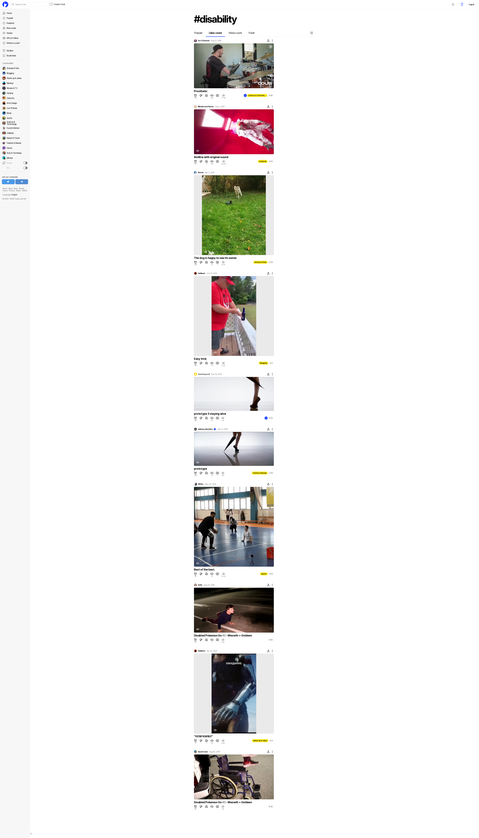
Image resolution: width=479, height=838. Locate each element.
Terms (5, 190)
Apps (16, 188)
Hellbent (201, 273)
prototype (200, 468)
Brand (21, 188)
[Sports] (15, 118)
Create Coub (59, 4)
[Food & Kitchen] (15, 128)
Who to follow (12, 38)
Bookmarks (11, 55)
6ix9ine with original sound (211, 157)
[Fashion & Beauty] (15, 142)
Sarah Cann (203, 752)
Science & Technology (257, 95)
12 (271, 161)
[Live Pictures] (15, 108)
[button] (312, 33)
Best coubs (11, 28)
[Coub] (5, 4)
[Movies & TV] (15, 88)
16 (271, 262)
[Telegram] (21, 181)
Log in (471, 4)
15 (271, 473)
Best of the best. (204, 569)
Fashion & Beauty (259, 473)
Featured (10, 23)
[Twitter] (8, 181)
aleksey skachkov (205, 429)
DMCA (24, 190)
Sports (263, 574)
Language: (9, 195)
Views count (235, 32)
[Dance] (15, 147)
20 (271, 95)
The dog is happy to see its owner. (215, 258)
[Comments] (206, 95)
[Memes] (15, 157)
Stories (9, 33)
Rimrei (200, 172)
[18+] (25, 168)
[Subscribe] (25, 163)
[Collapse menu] (31, 834)
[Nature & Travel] (15, 137)
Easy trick (200, 358)
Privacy (12, 190)
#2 (224, 635)
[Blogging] (15, 73)
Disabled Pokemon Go (208, 635)
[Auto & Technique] (15, 152)
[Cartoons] (15, 98)
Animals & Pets (260, 262)
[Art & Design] (15, 103)
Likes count (215, 32)
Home (9, 13)
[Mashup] (15, 83)
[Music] (15, 113)
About (4, 188)
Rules (18, 190)
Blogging (263, 363)
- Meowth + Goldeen (239, 635)
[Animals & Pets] (15, 68)
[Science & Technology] (15, 123)
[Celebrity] (15, 133)
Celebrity (262, 161)
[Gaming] (15, 93)
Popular (10, 18)
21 (271, 418)
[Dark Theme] (453, 4)
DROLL (201, 484)
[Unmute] (197, 151)
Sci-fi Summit (204, 41)
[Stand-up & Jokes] (15, 78)
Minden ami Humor (206, 106)
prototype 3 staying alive (210, 413)
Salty (200, 585)
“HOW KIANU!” (203, 736)
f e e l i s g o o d (204, 374)
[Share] (268, 40)
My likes (10, 50)
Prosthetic (200, 91)
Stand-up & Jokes (260, 741)
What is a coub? (13, 43)
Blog (10, 188)
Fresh (252, 32)
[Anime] (15, 162)
